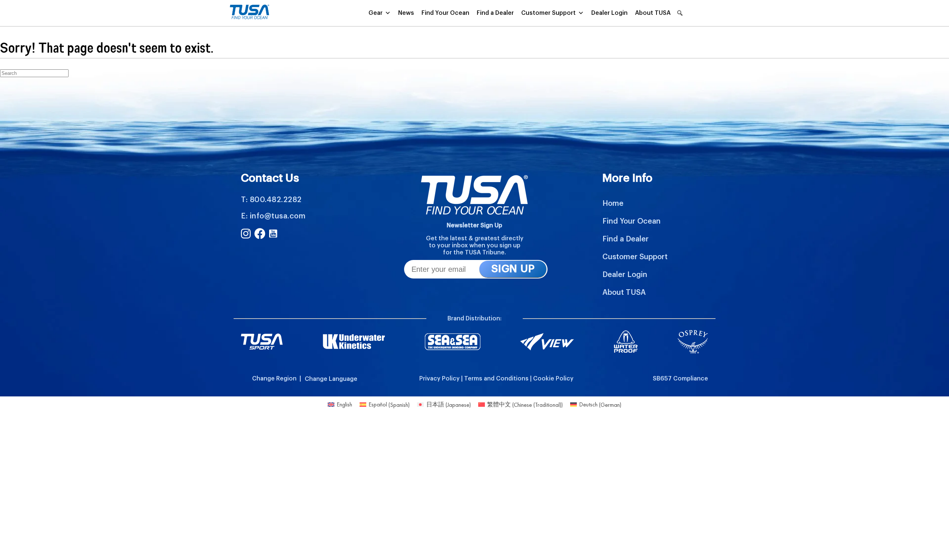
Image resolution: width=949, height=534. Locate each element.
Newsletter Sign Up (474, 225)
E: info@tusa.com (273, 216)
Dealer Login (609, 13)
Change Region (274, 379)
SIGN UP (513, 269)
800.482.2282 (276, 200)
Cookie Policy (553, 379)
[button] (679, 13)
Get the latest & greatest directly (474, 238)
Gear (375, 13)
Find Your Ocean (445, 13)
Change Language (331, 379)
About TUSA (653, 13)
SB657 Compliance (680, 379)
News (406, 13)
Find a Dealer (495, 13)
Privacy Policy (439, 379)
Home (613, 203)
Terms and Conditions (496, 379)
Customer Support (548, 13)
